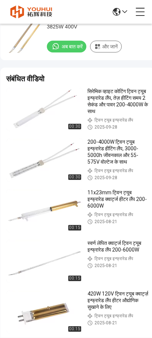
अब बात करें (72, 46)
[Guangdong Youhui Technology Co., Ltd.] (31, 11)
